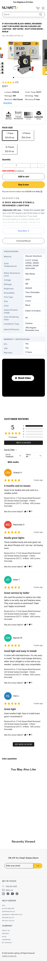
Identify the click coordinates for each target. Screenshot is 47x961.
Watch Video (24, 378)
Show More (22, 231)
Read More (7, 103)
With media (13, 462)
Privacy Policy (8, 920)
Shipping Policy (8, 911)
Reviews (5, 933)
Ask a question (9, 758)
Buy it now (23, 184)
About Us (6, 930)
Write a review (23, 443)
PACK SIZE (7, 127)
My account (7, 942)
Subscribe (6, 939)
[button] (38, 8)
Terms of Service (9, 956)
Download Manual (23, 241)
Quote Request (8, 908)
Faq (3, 905)
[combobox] (23, 14)
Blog (4, 936)
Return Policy (8, 917)
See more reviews (23, 744)
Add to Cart (11, 831)
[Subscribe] (37, 865)
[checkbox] (13, 462)
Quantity (6, 159)
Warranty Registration (12, 914)
